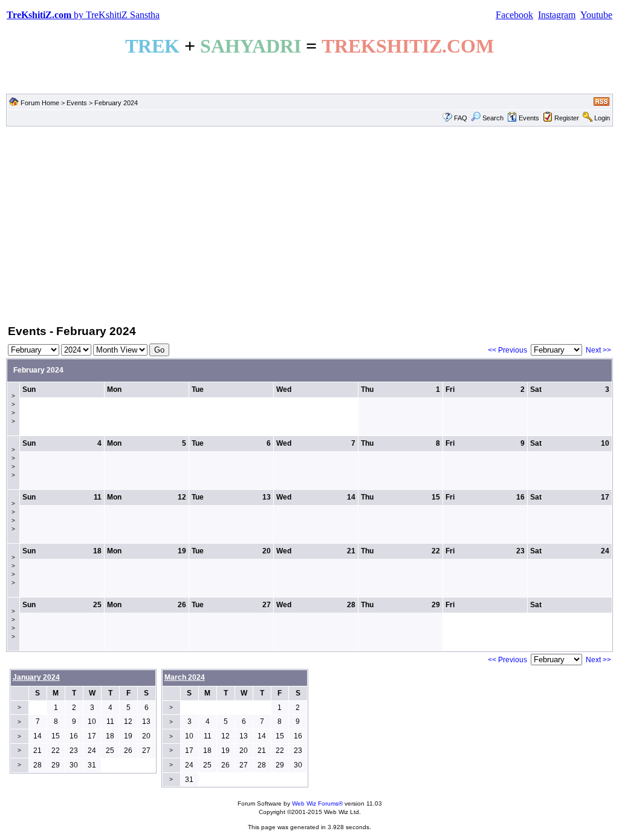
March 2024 (184, 677)
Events (76, 102)
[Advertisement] (309, 224)
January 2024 (36, 677)
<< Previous (507, 350)
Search (493, 118)
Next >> (598, 350)
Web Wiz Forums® (317, 803)
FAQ (460, 118)
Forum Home (40, 102)
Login (602, 118)
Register (566, 118)
